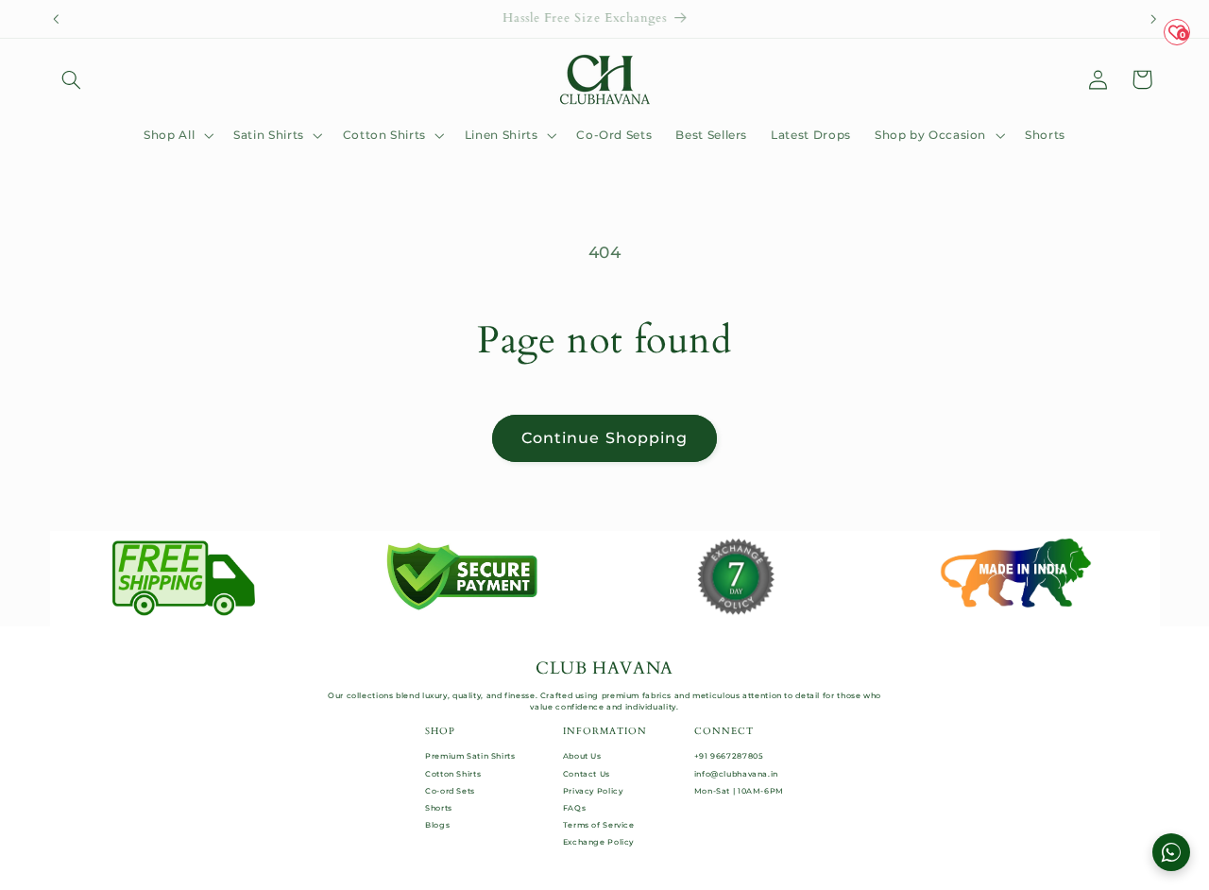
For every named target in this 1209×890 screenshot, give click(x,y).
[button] (72, 79)
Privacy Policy (593, 791)
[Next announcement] (1153, 19)
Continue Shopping (604, 438)
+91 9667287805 (729, 756)
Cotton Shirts (453, 774)
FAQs (575, 808)
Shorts (438, 808)
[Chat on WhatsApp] (1171, 852)
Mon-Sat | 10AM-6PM (739, 791)
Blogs (437, 825)
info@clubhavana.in (736, 774)
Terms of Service (599, 825)
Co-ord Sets (450, 791)
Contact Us (586, 774)
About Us (582, 756)
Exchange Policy (598, 842)
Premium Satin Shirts (470, 756)
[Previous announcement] (56, 19)
